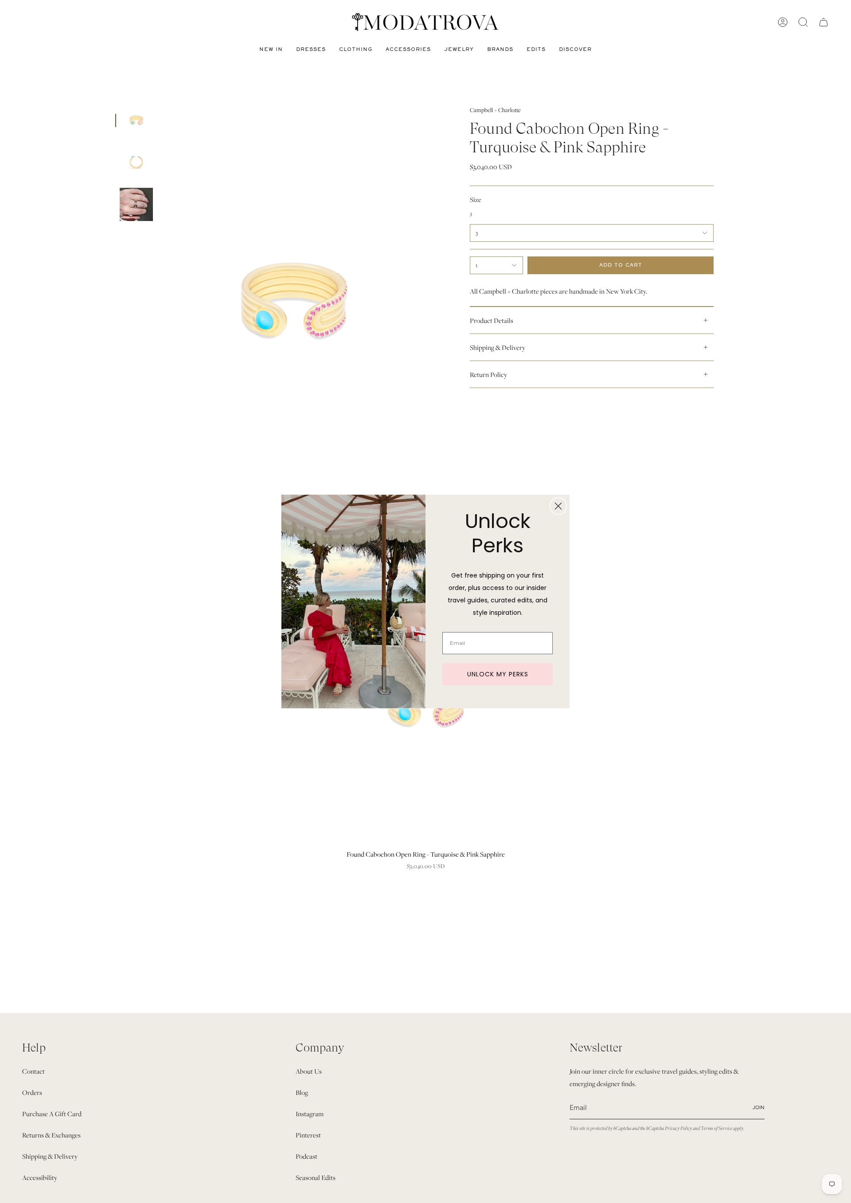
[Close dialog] (558, 506)
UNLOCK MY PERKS (497, 674)
